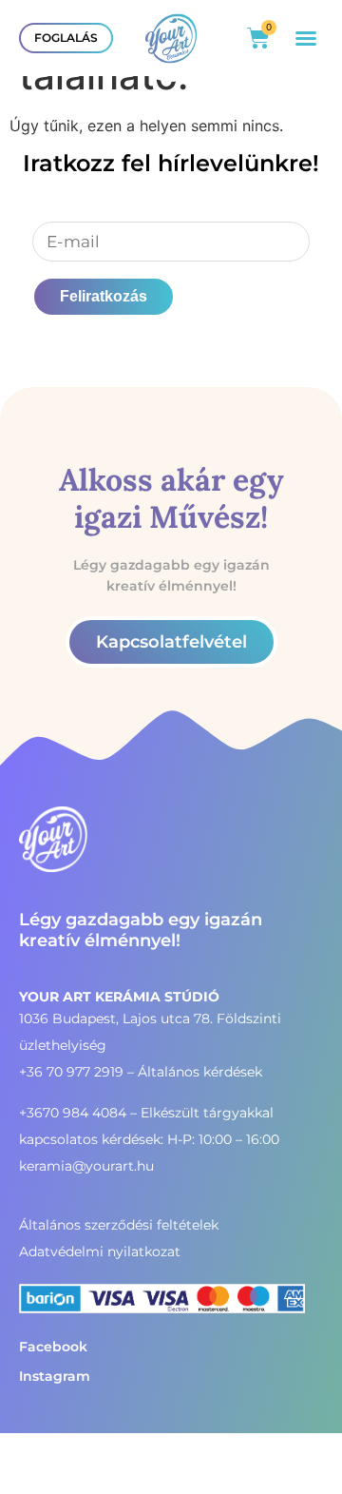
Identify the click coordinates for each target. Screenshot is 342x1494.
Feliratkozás (103, 296)
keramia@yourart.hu (86, 1165)
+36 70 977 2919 (71, 1071)
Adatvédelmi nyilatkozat (99, 1251)
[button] (306, 38)
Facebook (53, 1346)
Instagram (54, 1376)
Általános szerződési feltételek (118, 1224)
